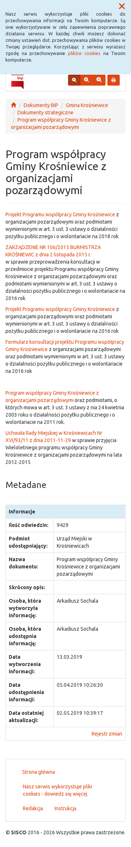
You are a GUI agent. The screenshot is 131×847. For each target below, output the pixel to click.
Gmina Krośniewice (87, 105)
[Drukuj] (113, 80)
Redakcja (33, 808)
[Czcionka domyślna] (74, 80)
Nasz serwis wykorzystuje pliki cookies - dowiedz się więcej (57, 790)
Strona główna (38, 772)
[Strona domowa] (13, 105)
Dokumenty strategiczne (45, 112)
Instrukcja (65, 808)
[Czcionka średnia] (86, 80)
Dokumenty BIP (41, 105)
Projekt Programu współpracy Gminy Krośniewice (60, 214)
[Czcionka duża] (99, 80)
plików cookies (84, 53)
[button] (122, 6)
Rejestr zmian (107, 734)
